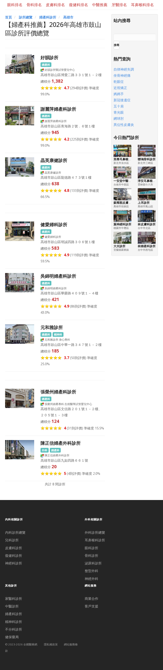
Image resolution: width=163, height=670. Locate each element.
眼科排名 (14, 4)
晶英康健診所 (54, 160)
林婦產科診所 (147, 246)
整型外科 (91, 570)
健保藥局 (12, 637)
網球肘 (119, 118)
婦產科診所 (47, 17)
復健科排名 (78, 4)
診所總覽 (25, 17)
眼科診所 (91, 548)
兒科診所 (12, 540)
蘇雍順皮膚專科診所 (127, 203)
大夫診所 (119, 246)
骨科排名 (34, 4)
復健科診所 (13, 555)
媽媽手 (119, 94)
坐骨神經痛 (122, 75)
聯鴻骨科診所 (147, 159)
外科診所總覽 (95, 532)
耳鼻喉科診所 (95, 540)
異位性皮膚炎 (124, 124)
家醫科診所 (13, 598)
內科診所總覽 (15, 532)
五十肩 (119, 106)
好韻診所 (49, 57)
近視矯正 (120, 87)
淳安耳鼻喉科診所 (150, 181)
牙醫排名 (119, 4)
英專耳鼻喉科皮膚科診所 (130, 159)
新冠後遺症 (122, 100)
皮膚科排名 (55, 4)
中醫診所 (12, 606)
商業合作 (91, 598)
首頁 (8, 17)
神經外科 (91, 578)
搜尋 (116, 45)
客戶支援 (91, 606)
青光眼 (119, 112)
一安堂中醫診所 (124, 181)
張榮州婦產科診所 (58, 392)
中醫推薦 (99, 4)
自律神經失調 (124, 69)
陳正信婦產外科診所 (61, 443)
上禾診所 (144, 203)
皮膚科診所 (13, 548)
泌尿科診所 (93, 563)
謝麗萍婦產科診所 (58, 109)
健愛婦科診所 (54, 224)
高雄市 (68, 17)
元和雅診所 (52, 327)
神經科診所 (13, 563)
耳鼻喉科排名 (142, 4)
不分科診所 (13, 629)
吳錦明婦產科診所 (58, 276)
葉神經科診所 (122, 224)
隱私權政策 (51, 644)
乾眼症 (119, 81)
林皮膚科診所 (147, 224)
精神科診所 (13, 621)
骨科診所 (91, 555)
